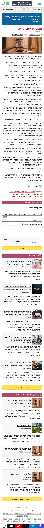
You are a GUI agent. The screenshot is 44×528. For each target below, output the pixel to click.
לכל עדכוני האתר (22, 387)
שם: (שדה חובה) (35, 208)
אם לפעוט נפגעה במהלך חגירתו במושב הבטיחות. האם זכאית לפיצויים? (18, 365)
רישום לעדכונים (36, 10)
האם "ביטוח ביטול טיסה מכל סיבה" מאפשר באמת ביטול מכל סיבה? (18, 264)
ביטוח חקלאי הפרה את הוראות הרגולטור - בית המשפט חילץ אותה (17, 315)
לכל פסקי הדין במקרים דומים (22, 499)
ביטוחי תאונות (30, 192)
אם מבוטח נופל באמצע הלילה (18, 449)
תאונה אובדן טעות (13, 196)
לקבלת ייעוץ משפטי (10, 10)
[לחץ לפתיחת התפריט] (40, 3)
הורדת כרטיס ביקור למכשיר (20, 510)
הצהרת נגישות (22, 507)
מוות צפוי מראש (24, 425)
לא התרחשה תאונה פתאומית (31, 196)
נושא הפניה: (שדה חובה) (32, 224)
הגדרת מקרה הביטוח (16, 192)
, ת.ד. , (22, 515)
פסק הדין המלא (17, 35)
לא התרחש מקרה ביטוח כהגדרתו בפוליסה (27, 194)
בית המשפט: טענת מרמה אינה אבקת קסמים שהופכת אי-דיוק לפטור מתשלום (17, 289)
